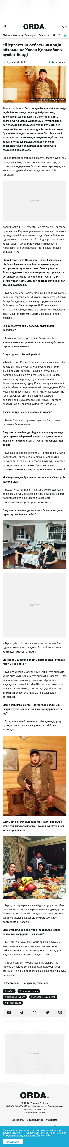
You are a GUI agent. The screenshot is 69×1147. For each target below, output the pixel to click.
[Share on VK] (60, 1013)
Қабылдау (12, 1142)
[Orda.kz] (34, 1100)
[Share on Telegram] (21, 1013)
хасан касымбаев (16, 997)
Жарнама (51, 1119)
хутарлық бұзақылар (44, 997)
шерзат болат (14, 1002)
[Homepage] (34, 26)
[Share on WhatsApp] (34, 1013)
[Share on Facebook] (9, 1013)
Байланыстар (35, 1119)
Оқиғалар (18, 35)
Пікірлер (7, 35)
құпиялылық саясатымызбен (24, 1135)
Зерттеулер (31, 35)
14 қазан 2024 (12, 62)
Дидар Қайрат (58, 62)
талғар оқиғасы (30, 991)
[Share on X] (47, 1013)
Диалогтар (44, 35)
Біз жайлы (18, 1119)
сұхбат (10, 991)
